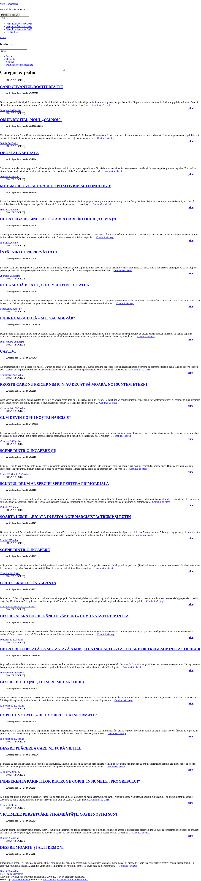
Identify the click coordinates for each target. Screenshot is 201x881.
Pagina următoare (14, 874)
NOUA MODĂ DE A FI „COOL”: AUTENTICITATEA (44, 285)
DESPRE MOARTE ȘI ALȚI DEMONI (32, 847)
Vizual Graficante (21, 879)
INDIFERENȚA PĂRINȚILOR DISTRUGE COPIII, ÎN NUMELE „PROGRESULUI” (70, 781)
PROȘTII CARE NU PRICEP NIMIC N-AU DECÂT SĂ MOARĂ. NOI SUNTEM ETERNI (73, 384)
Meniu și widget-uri (9, 15)
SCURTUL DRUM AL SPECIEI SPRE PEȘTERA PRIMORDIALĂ (54, 484)
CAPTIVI (8, 351)
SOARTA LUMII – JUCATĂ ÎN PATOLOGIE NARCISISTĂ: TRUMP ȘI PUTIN (65, 517)
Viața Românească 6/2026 (19, 23)
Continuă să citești (101, 105)
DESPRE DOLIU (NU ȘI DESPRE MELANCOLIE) (42, 682)
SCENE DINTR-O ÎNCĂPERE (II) (28, 451)
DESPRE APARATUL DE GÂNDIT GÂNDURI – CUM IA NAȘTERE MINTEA (64, 616)
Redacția (10, 59)
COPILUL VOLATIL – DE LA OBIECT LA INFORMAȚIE (48, 715)
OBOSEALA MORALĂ (19, 153)
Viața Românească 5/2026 (19, 26)
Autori (3, 37)
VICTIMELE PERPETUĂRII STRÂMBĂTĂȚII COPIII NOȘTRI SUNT (59, 814)
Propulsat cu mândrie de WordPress (70, 879)
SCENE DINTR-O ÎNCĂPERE (25, 550)
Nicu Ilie (47, 879)
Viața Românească (9, 4)
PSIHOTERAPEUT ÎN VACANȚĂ (28, 583)
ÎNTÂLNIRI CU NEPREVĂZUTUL (29, 252)
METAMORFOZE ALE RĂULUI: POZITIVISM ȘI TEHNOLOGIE (55, 186)
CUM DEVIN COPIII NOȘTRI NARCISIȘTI (36, 417)
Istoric (9, 56)
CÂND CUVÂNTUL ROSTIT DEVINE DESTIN (39, 87)
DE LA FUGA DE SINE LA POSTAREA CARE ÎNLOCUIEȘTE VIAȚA (58, 219)
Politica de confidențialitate (19, 64)
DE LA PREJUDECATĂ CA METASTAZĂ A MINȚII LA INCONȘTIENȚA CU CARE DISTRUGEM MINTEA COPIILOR (100, 649)
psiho (18, 110)
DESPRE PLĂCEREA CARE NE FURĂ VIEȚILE (40, 748)
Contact (10, 62)
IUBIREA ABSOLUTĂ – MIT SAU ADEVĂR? (37, 318)
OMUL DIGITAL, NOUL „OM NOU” (31, 120)
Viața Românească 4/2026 (19, 29)
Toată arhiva (12, 32)
